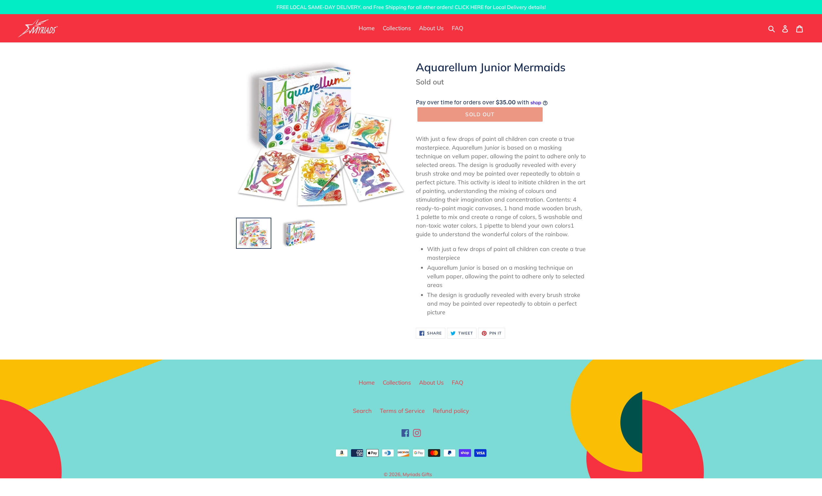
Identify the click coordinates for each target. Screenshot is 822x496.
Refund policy (451, 410)
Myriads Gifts (417, 474)
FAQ (457, 382)
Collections (397, 382)
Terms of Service (402, 410)
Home (367, 382)
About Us (431, 382)
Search (362, 410)
